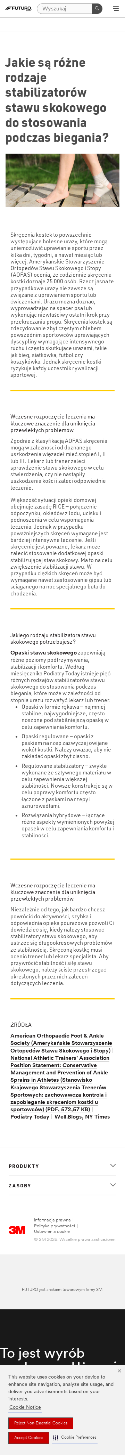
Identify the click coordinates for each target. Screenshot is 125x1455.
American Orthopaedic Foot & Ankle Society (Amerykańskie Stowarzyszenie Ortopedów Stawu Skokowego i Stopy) (61, 1043)
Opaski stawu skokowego (43, 653)
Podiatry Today (29, 1117)
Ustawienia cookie (52, 1231)
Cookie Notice (25, 1407)
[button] (75, 1438)
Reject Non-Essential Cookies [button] (40, 1423)
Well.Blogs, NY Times (82, 1117)
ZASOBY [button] (20, 1185)
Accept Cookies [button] (28, 1438)
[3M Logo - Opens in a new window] (18, 8)
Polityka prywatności (54, 1226)
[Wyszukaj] (97, 8)
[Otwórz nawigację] (116, 9)
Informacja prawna (52, 1220)
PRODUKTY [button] (24, 1165)
